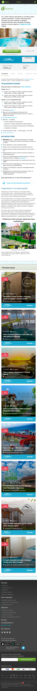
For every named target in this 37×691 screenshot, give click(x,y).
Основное (5, 73)
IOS (25, 79)
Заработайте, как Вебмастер (10, 602)
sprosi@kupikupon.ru (7, 623)
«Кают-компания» (26, 87)
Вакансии (4, 590)
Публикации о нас (7, 588)
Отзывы (20, 73)
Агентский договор (7, 610)
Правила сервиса (7, 592)
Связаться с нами (6, 625)
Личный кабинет (35, 2)
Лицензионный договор (9, 612)
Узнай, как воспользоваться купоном (18, 183)
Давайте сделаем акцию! (9, 600)
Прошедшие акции (7, 604)
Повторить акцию (11, 51)
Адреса (13, 73)
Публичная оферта (7, 615)
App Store (6, 643)
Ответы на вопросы (7, 594)
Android (30, 79)
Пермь (18, 2)
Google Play (16, 643)
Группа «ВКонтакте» (8, 133)
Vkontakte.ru (5, 632)
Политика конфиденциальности (11, 617)
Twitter (7, 632)
